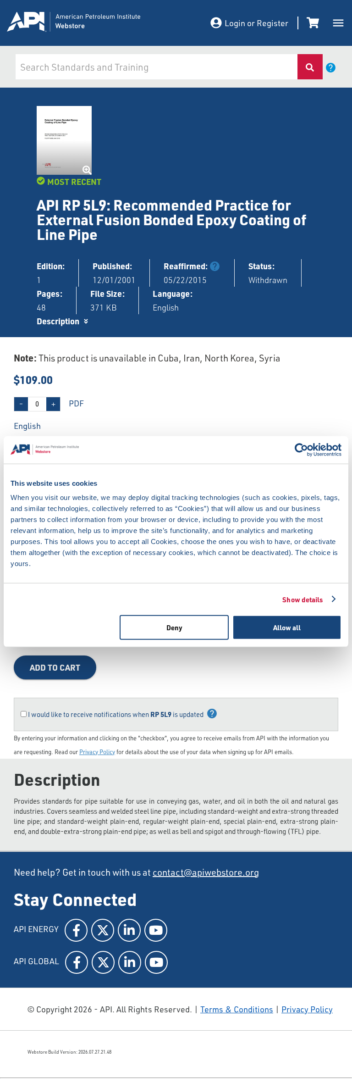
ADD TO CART (55, 667)
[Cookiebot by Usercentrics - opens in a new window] (301, 449)
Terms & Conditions (236, 1009)
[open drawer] (338, 23)
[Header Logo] (98, 23)
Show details (302, 599)
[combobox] (155, 67)
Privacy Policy (97, 751)
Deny (174, 627)
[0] (314, 23)
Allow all (287, 627)
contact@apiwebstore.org (206, 872)
